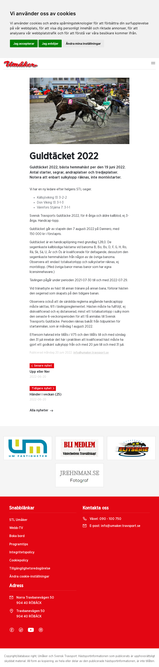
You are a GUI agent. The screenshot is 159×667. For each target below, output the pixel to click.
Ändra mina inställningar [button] (83, 43)
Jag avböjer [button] (50, 43)
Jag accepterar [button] (23, 43)
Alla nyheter (39, 410)
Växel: (105, 518)
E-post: (114, 526)
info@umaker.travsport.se (91, 352)
